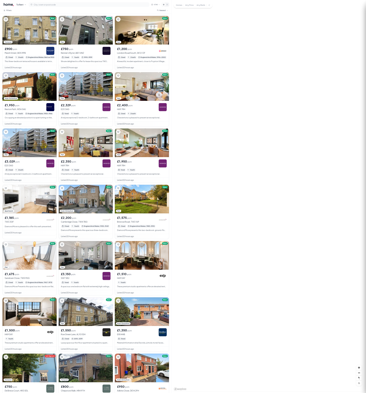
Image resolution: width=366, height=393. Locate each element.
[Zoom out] (359, 372)
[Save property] (6, 19)
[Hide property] (11, 19)
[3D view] (359, 383)
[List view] (167, 4)
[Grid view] (163, 4)
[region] (269, 196)
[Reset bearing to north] (359, 378)
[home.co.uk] (8, 4)
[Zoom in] (359, 367)
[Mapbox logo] (180, 389)
